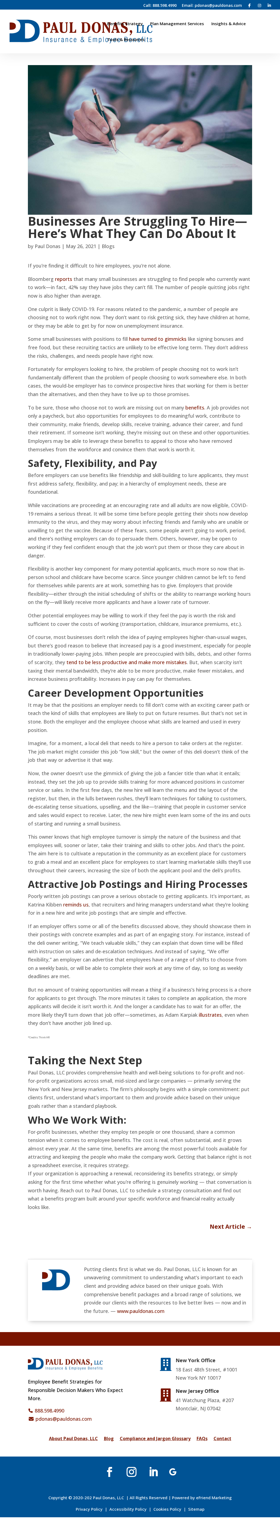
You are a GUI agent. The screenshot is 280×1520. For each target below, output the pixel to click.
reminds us (76, 904)
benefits (194, 407)
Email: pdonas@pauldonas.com (212, 6)
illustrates (210, 1015)
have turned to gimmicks (157, 339)
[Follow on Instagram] (131, 1472)
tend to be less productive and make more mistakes (126, 662)
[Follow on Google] (172, 1471)
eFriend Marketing (214, 1497)
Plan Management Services (177, 24)
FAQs (202, 1439)
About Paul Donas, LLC (73, 1439)
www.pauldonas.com (141, 1311)
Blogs (108, 246)
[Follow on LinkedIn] (153, 1472)
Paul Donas (47, 246)
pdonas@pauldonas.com (64, 1419)
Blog (109, 1439)
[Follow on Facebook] (109, 1472)
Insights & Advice (228, 24)
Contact (222, 1439)
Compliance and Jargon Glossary (155, 1439)
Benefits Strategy (125, 24)
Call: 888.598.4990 (160, 6)
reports (63, 279)
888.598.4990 (49, 1410)
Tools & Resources (126, 39)
